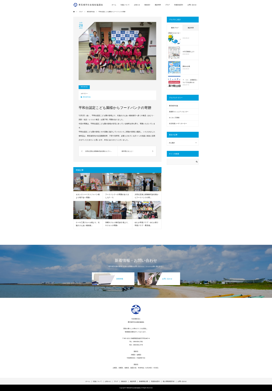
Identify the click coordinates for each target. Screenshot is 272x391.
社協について (125, 5)
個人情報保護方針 (169, 381)
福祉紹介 (147, 5)
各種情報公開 (143, 381)
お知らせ (137, 5)
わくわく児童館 (174, 118)
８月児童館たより (188, 52)
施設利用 (158, 5)
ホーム (114, 5)
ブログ (167, 5)
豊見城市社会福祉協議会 (91, 5)
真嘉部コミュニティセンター (178, 112)
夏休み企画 (186, 66)
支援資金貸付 (178, 5)
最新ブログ (174, 28)
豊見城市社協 (87, 97)
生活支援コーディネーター (178, 123)
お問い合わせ (192, 5)
